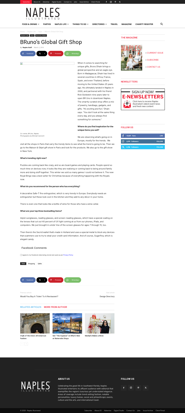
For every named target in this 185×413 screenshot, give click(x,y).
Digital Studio (56, 2)
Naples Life (60, 24)
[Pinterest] (115, 2)
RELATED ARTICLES (30, 307)
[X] (120, 2)
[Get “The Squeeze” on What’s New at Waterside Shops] (67, 323)
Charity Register (144, 24)
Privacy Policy (68, 255)
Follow (160, 141)
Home (22, 31)
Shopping (31, 264)
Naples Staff (27, 47)
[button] (161, 24)
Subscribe (26, 2)
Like (161, 136)
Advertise (46, 2)
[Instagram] (111, 2)
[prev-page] (22, 344)
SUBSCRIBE (153, 60)
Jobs (75, 2)
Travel (114, 24)
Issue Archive (84, 2)
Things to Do (79, 24)
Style (40, 31)
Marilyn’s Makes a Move (94, 336)
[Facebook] (106, 2)
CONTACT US (153, 67)
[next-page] (26, 344)
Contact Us (68, 2)
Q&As (40, 264)
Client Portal (95, 2)
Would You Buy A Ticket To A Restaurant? (39, 296)
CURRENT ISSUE (155, 53)
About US (37, 2)
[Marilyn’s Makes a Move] (99, 323)
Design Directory (107, 296)
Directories (98, 24)
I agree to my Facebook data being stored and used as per (47, 255)
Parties (47, 24)
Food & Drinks (29, 24)
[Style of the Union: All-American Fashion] (35, 323)
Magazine (126, 24)
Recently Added (41, 35)
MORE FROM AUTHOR (55, 307)
